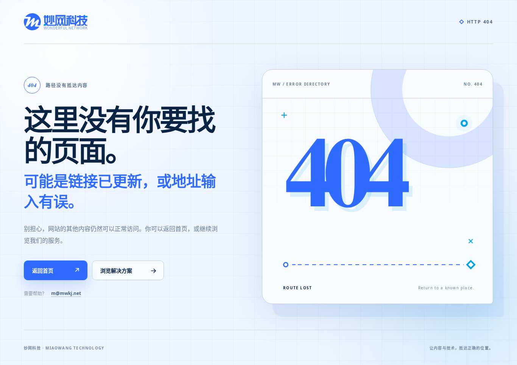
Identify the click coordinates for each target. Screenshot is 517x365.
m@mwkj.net (66, 293)
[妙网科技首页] (55, 21)
